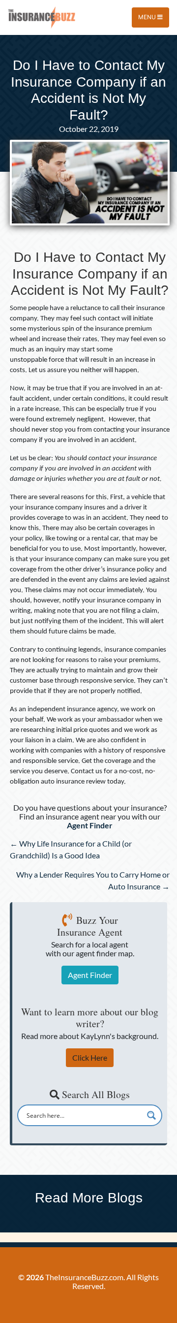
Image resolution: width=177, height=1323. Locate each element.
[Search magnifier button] (151, 1115)
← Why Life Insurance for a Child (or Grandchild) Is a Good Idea (71, 849)
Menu (147, 17)
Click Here (89, 1057)
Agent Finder (90, 974)
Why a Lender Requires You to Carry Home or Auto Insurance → (93, 880)
